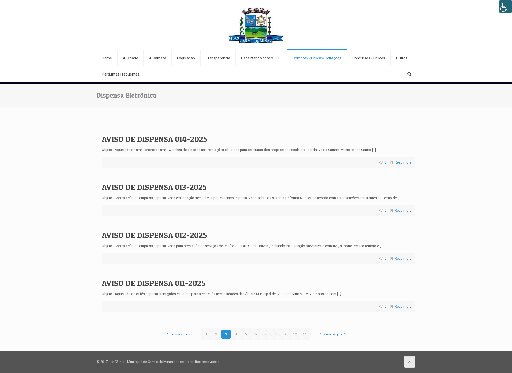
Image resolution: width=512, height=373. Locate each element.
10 (295, 334)
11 (305, 334)
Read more (403, 162)
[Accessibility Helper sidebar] (505, 6)
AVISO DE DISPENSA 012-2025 (154, 235)
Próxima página (330, 334)
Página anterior (181, 334)
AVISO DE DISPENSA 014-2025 (154, 139)
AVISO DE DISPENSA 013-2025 (154, 187)
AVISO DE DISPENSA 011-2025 (153, 283)
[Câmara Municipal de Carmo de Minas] (256, 25)
